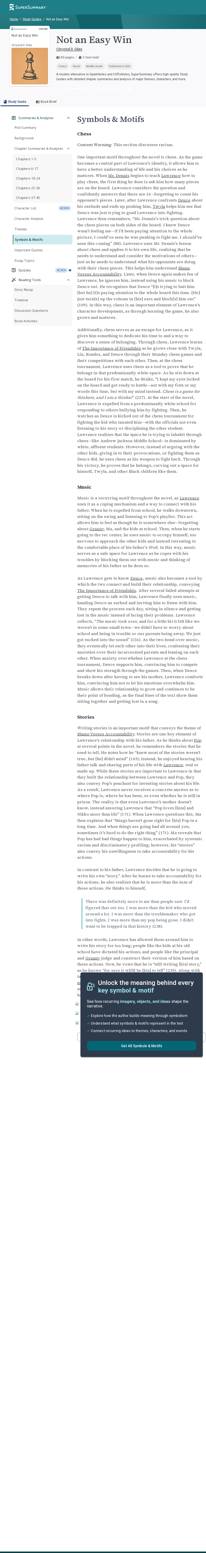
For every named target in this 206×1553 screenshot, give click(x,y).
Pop (197, 740)
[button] (129, 89)
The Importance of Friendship (111, 348)
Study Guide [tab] (17, 102)
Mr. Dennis (119, 175)
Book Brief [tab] (49, 102)
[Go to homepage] (28, 7)
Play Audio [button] (110, 89)
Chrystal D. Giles (69, 49)
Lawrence (171, 175)
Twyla (159, 206)
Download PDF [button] (76, 89)
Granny (97, 529)
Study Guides (32, 19)
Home (14, 19)
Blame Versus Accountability (105, 734)
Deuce (184, 200)
